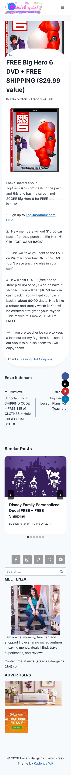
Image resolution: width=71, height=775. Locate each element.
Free (9, 54)
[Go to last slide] (11, 494)
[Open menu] (62, 7)
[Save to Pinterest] (65, 391)
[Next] (60, 494)
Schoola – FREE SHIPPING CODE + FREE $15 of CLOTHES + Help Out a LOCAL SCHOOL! (18, 408)
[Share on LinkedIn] (65, 399)
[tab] (28, 537)
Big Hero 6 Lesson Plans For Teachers (53, 400)
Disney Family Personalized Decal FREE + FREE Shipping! (34, 511)
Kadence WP (43, 763)
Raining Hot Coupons (36, 359)
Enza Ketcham (18, 98)
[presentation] (35, 476)
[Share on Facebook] (65, 376)
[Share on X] (65, 384)
